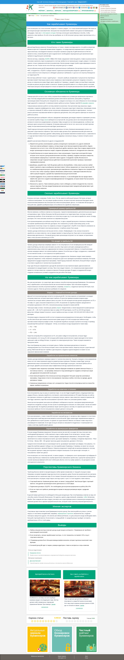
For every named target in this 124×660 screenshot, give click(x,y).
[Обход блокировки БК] (62, 639)
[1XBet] (2, 166)
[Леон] (2, 181)
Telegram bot (84, 7)
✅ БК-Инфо (31, 15)
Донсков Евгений (35, 561)
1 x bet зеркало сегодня (48, 33)
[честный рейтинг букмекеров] (86, 639)
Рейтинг (42, 10)
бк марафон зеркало (87, 103)
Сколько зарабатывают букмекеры (108, 10)
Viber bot (70, 7)
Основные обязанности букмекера (108, 8)
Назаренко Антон (35, 553)
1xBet (85, 497)
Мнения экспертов (104, 15)
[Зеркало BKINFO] (30, 7)
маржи (59, 308)
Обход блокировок (70, 10)
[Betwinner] (2, 175)
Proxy (77, 7)
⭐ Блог (37, 15)
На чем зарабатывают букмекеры (108, 12)
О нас (86, 658)
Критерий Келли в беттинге (106, 19)
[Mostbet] (2, 186)
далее (53, 604)
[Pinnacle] (2, 172)
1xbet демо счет (62, 658)
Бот (65, 7)
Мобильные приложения (37, 656)
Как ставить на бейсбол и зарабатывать (109, 21)
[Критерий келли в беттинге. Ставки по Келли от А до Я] (45, 588)
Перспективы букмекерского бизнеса (108, 13)
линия (46, 120)
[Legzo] (2, 192)
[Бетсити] (2, 183)
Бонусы (50, 10)
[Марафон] (2, 170)
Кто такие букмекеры (105, 6)
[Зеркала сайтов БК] (37, 639)
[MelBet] (2, 168)
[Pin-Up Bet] (2, 190)
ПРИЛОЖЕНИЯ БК (88, 10)
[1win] (2, 179)
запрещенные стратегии (65, 513)
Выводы (102, 17)
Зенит (53, 198)
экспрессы (67, 286)
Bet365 (47, 59)
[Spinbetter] (2, 188)
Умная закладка (59, 7)
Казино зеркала (62, 656)
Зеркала (58, 10)
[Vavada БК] (2, 177)
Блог (86, 656)
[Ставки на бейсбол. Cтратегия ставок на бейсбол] (79, 589)
